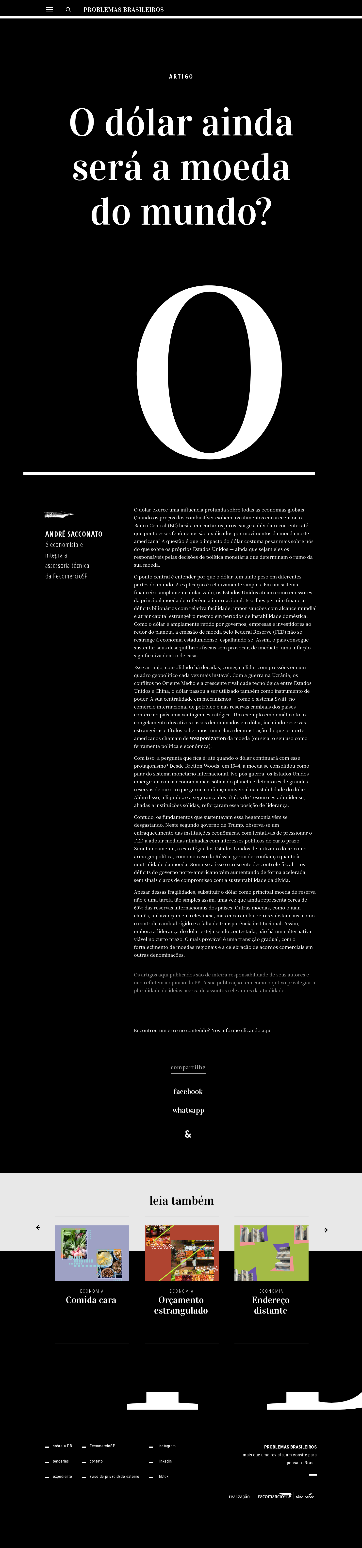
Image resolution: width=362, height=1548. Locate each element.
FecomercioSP (102, 1446)
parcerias (61, 1461)
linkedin (165, 1461)
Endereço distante (271, 1305)
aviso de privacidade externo (114, 1477)
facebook (188, 1091)
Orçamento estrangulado (181, 1305)
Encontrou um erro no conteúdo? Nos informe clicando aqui (203, 1030)
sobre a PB (62, 1446)
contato (96, 1461)
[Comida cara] (92, 1256)
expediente (62, 1477)
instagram (167, 1446)
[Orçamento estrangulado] (182, 1256)
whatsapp (188, 1110)
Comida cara (91, 1299)
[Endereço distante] (271, 1256)
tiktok (164, 1477)
